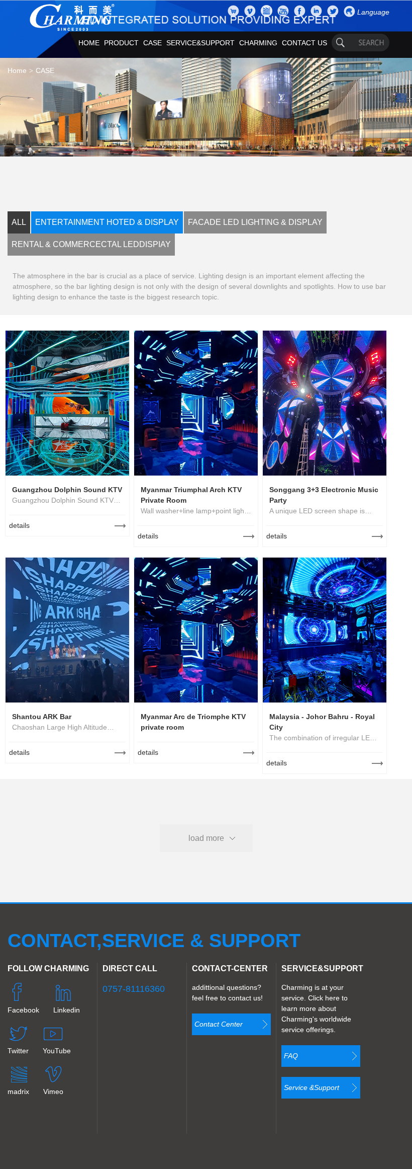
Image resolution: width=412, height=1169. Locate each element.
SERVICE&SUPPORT (200, 43)
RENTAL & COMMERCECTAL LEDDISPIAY (91, 244)
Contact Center (218, 1024)
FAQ (291, 1056)
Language (373, 12)
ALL (19, 222)
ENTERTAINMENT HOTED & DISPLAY (107, 222)
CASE (152, 43)
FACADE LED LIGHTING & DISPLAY (255, 222)
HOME (88, 43)
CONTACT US (304, 43)
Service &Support (311, 1087)
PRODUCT (121, 43)
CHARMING (258, 43)
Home (17, 70)
